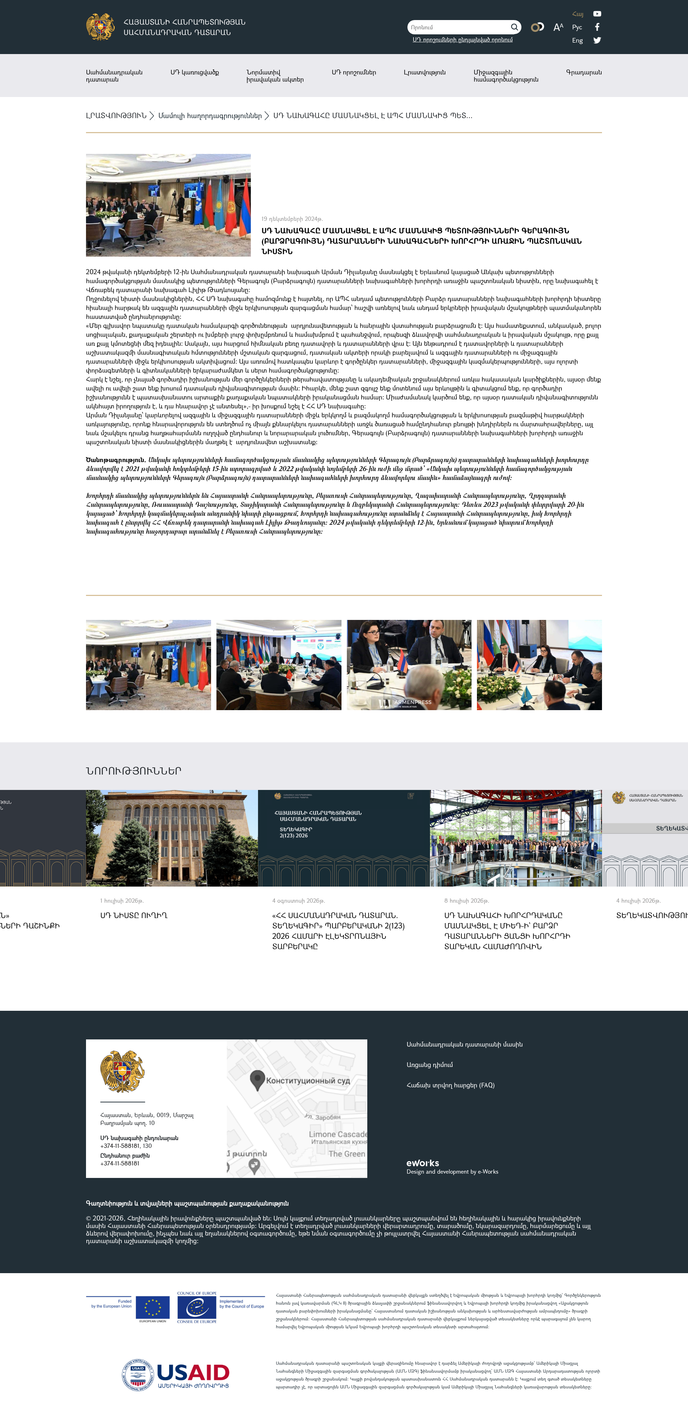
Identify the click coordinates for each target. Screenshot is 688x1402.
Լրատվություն (425, 72)
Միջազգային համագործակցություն (506, 75)
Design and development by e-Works (452, 1171)
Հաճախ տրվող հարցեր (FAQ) (451, 1085)
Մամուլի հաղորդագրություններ (210, 115)
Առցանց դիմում (430, 1064)
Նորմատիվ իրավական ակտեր (275, 75)
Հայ (577, 13)
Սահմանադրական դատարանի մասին (465, 1044)
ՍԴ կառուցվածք (195, 72)
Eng (577, 40)
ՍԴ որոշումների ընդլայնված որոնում (463, 39)
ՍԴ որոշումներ (354, 72)
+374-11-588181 (119, 1145)
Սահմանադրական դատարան (114, 75)
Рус (577, 27)
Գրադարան (584, 72)
